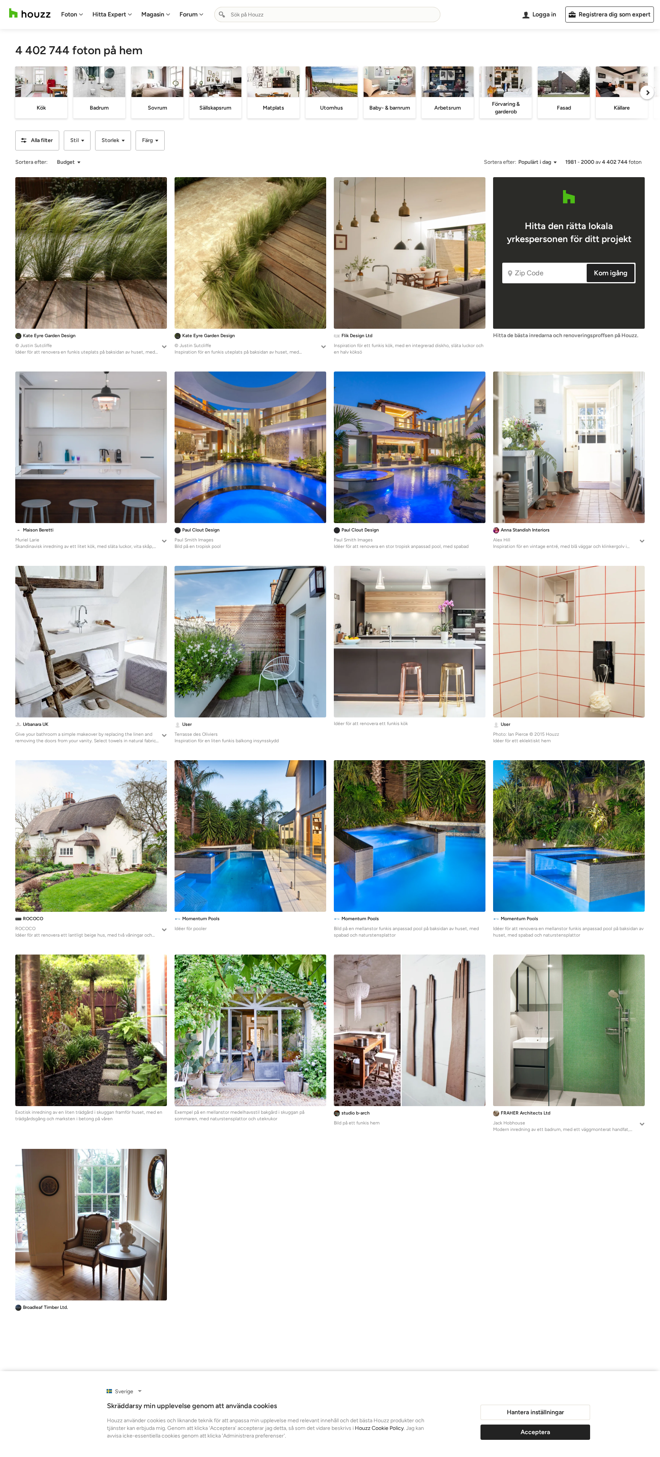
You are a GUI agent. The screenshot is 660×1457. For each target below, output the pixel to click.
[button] (37, 140)
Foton (69, 14)
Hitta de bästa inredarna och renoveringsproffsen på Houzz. (565, 335)
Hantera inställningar (535, 1412)
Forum (188, 14)
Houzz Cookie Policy (379, 1428)
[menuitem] (72, 14)
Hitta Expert (109, 14)
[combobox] (327, 14)
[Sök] (222, 14)
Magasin (152, 14)
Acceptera (535, 1432)
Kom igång (611, 273)
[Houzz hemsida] (29, 13)
